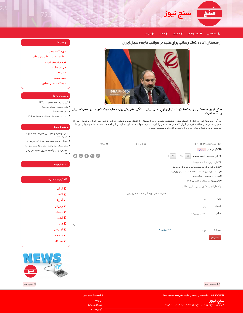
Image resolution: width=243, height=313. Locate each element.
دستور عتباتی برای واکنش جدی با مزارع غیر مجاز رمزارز (45, 146)
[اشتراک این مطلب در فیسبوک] (86, 155)
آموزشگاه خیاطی (58, 51)
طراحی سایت (59, 67)
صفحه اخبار (211, 284)
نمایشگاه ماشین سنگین (54, 83)
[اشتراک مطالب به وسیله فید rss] (75, 155)
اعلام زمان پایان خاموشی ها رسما (55, 107)
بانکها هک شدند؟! (60, 111)
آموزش (59, 229)
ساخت (59, 235)
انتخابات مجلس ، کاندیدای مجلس (49, 56)
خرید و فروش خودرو (56, 62)
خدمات (59, 211)
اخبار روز (177, 33)
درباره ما (98, 300)
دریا (61, 223)
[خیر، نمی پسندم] (173, 156)
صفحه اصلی (212, 33)
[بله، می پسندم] (188, 156)
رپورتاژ (149, 33)
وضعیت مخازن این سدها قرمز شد (206, 176)
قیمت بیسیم (60, 78)
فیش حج (62, 72)
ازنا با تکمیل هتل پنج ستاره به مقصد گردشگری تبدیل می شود (194, 172)
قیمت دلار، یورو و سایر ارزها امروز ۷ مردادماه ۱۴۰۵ (48, 116)
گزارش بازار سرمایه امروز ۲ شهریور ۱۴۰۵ (203, 181)
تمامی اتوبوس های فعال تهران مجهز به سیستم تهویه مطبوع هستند (47, 134)
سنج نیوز (177, 12)
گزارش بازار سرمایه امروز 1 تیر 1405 (53, 102)
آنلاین (60, 217)
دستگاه (59, 241)
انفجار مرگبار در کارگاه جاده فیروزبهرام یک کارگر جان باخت (196, 167)
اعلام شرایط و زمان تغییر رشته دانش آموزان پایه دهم (47, 141)
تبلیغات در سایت (95, 305)
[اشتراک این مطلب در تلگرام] (98, 155)
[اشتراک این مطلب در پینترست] (92, 155)
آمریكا (60, 200)
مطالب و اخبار (194, 33)
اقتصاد (162, 33)
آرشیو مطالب (96, 309)
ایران (201, 149)
